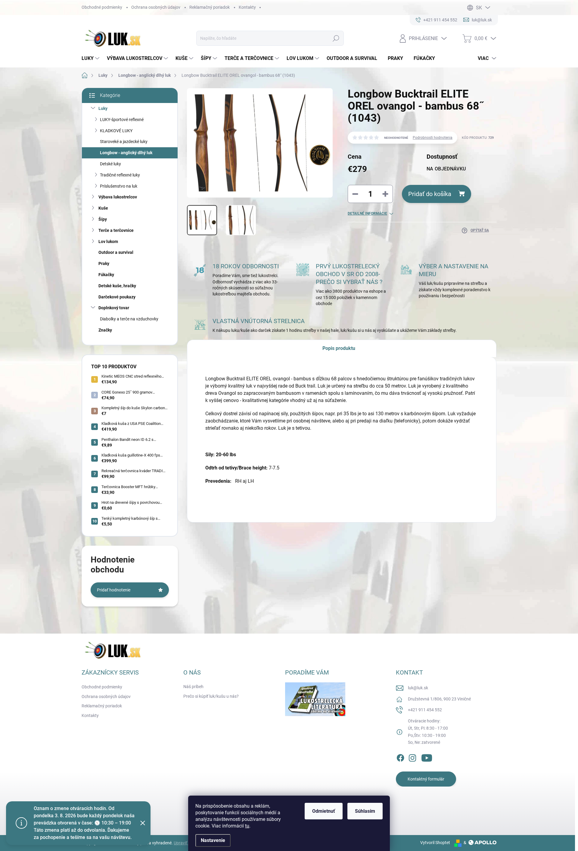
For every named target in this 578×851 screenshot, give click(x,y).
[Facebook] (400, 756)
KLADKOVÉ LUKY (116, 130)
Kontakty (247, 7)
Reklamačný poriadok (209, 7)
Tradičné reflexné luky (120, 175)
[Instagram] (412, 756)
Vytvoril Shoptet (435, 842)
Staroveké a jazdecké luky (124, 141)
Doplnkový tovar (113, 307)
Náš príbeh (193, 686)
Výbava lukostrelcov (117, 197)
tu (247, 826)
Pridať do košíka (429, 194)
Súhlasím (365, 811)
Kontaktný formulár (426, 779)
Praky (103, 263)
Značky (105, 330)
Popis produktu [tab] (338, 348)
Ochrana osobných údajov (155, 7)
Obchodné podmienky (102, 7)
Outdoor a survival (115, 252)
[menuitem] (91, 58)
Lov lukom (108, 241)
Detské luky (110, 163)
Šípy (102, 219)
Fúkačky (106, 274)
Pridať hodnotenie (113, 590)
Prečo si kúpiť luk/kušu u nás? (211, 696)
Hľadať (336, 38)
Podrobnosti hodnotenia (432, 138)
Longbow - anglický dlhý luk (126, 152)
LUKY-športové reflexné (122, 119)
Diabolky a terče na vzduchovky (129, 318)
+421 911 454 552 (425, 709)
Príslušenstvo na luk (118, 186)
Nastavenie (213, 840)
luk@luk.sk (418, 687)
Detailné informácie (367, 213)
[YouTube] (427, 756)
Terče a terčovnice (116, 230)
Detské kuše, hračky (117, 285)
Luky (102, 108)
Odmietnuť (323, 811)
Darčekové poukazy (116, 297)
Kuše (103, 208)
